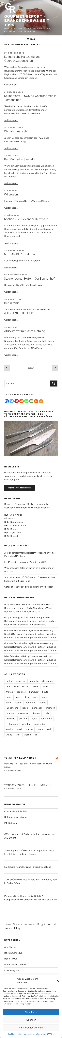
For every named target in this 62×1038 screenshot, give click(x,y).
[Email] (31, 401)
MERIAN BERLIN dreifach (21, 254)
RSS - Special (11, 536)
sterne (29, 729)
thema (40, 729)
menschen (37, 708)
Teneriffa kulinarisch (20, 758)
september (40, 724)
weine (9, 734)
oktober (36, 713)
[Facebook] (7, 401)
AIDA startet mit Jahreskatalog (24, 331)
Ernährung (9, 970)
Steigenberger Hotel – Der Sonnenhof (29, 278)
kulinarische (12, 708)
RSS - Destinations (14, 522)
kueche (42, 702)
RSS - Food (9, 518)
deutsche (34, 681)
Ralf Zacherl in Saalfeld (19, 159)
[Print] (36, 401)
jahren (45, 697)
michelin (50, 708)
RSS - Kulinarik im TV (15, 525)
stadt (19, 729)
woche (27, 734)
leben (25, 708)
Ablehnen (31, 1020)
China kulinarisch (15, 131)
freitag (9, 692)
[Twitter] (12, 401)
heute (45, 692)
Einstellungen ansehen (31, 1027)
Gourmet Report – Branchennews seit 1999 (27, 20)
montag (10, 713)
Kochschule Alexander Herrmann (26, 219)
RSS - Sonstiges (12, 532)
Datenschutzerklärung (33, 1034)
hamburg (33, 692)
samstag (26, 724)
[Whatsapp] (26, 401)
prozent (23, 718)
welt (18, 734)
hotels (18, 697)
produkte (10, 718)
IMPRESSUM (48, 1034)
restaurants (12, 724)
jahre (35, 697)
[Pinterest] (16, 401)
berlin (9, 681)
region (34, 718)
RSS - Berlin (10, 529)
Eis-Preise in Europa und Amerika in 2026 (25, 562)
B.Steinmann (10, 953)
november (23, 713)
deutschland (12, 686)
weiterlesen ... (11, 84)
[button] (57, 980)
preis (46, 713)
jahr (27, 697)
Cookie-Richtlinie (15, 1034)
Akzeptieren (31, 1012)
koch (8, 702)
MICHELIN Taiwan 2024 (28, 611)
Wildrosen (11, 194)
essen (36, 686)
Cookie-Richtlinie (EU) (15, 811)
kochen (18, 702)
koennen (30, 702)
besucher (20, 681)
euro (45, 686)
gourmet (21, 692)
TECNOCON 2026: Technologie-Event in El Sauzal (27, 785)
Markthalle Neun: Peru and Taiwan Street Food (27, 867)
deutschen (47, 681)
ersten (25, 686)
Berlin (7, 958)
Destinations (10, 964)
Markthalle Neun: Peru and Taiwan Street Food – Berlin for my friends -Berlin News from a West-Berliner (28, 608)
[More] (41, 401)
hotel (8, 697)
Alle (6, 947)
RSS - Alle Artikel (13, 515)
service (9, 729)
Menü (32, 39)
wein (49, 729)
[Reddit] (21, 401)
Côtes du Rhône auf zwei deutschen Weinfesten (28, 587)
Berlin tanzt (11, 303)
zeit (36, 734)
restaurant (46, 718)
